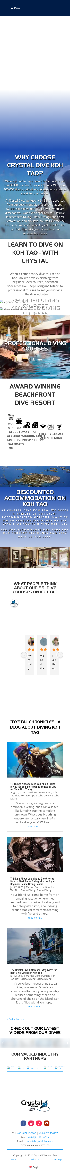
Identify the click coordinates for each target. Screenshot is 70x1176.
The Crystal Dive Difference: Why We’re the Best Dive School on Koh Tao (33, 971)
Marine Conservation (39, 792)
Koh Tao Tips (28, 795)
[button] (3, 1043)
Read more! (35, 542)
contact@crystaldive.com (39, 1141)
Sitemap (57, 1159)
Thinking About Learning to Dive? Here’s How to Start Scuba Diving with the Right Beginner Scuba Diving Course (32, 881)
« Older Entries (15, 1019)
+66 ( (38, 1137)
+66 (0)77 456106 (26, 1133)
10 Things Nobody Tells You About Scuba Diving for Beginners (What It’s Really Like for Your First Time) (33, 786)
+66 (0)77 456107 (48, 1133)
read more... (35, 826)
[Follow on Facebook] (23, 1123)
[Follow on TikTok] (39, 1123)
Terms (12, 1159)
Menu (17, 7)
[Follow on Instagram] (31, 1123)
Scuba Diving (43, 795)
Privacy (35, 1159)
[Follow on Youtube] (46, 1123)
